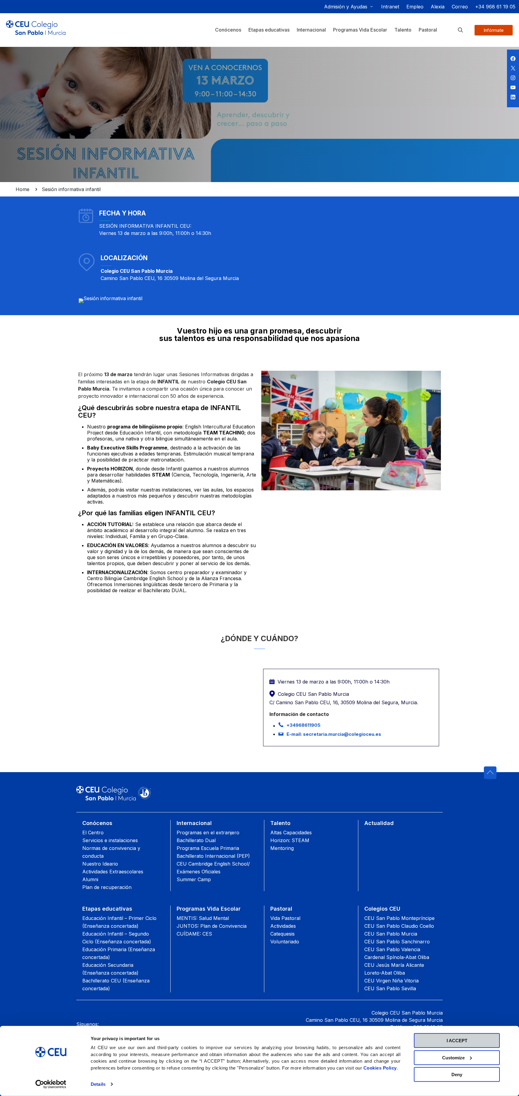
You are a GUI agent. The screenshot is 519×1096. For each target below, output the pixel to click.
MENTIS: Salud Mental (203, 918)
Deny (456, 1074)
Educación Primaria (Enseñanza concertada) (118, 953)
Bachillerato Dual (196, 840)
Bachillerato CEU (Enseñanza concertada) (116, 984)
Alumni (90, 879)
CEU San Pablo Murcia (390, 934)
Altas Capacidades (291, 833)
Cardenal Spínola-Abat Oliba (396, 957)
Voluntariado (284, 942)
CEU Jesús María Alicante (394, 965)
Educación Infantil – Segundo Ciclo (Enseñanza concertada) (116, 938)
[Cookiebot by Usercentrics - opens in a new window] (51, 1084)
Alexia (438, 7)
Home (22, 189)
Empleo (414, 7)
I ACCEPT (457, 1040)
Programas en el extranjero (208, 833)
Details (98, 1084)
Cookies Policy (380, 1067)
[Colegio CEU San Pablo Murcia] (35, 32)
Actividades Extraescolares (112, 872)
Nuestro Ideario (100, 864)
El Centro (93, 833)
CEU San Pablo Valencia (392, 949)
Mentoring (282, 848)
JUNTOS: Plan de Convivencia (212, 926)
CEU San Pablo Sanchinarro (397, 942)
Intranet (390, 7)
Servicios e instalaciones (110, 840)
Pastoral (281, 909)
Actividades (283, 926)
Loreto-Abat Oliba (384, 973)
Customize (453, 1057)
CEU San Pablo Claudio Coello (399, 926)
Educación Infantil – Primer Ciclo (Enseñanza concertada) (119, 922)
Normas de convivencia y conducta (111, 852)
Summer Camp (194, 879)
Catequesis (282, 934)
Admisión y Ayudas (345, 7)
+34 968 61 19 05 (495, 7)
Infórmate (494, 30)
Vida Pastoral (285, 918)
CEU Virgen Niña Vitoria (391, 981)
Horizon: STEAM (289, 840)
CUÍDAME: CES (194, 934)
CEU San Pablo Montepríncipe (399, 918)
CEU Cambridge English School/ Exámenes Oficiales (213, 868)
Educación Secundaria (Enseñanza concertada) (110, 969)
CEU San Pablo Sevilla (390, 988)
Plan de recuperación (107, 887)
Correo (460, 7)
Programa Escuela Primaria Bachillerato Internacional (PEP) (213, 852)
